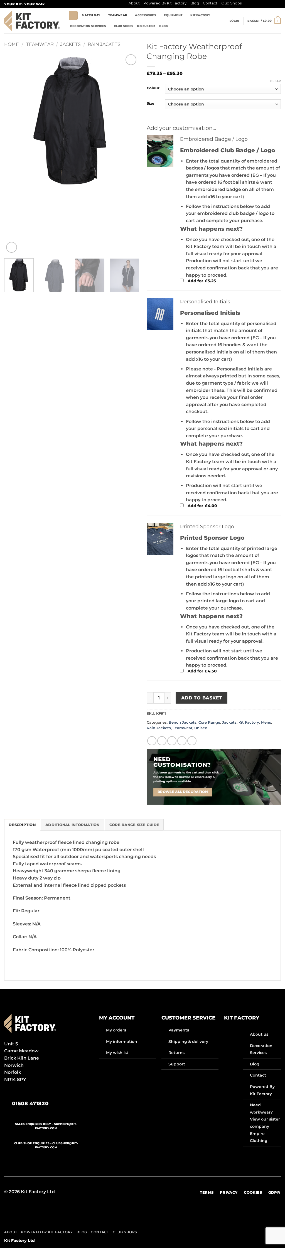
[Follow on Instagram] (251, 4)
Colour (153, 88)
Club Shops (231, 3)
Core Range (209, 722)
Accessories (145, 15)
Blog (194, 3)
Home (11, 44)
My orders (116, 1030)
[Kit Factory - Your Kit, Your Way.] (32, 20)
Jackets (70, 44)
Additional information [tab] (72, 825)
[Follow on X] (135, 1191)
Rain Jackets (104, 44)
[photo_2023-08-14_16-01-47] (160, 314)
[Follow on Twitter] (262, 4)
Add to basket (201, 698)
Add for (201, 281)
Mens (266, 722)
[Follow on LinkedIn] (278, 4)
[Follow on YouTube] (170, 1191)
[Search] (73, 15)
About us (259, 1034)
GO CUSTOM (146, 26)
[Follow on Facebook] (246, 4)
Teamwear (117, 15)
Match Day (91, 15)
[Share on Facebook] (151, 740)
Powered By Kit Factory (165, 3)
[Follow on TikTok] (257, 4)
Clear (275, 81)
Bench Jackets (182, 722)
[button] (234, 21)
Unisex (200, 728)
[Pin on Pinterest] (181, 740)
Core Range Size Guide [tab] (134, 825)
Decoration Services (88, 26)
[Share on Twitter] (161, 740)
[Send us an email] (267, 4)
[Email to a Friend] (171, 740)
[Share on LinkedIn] (191, 740)
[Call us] (272, 4)
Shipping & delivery (188, 1041)
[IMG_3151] (160, 539)
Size (150, 103)
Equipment (173, 15)
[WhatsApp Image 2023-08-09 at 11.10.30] (160, 151)
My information (121, 1041)
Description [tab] (22, 825)
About (134, 3)
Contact (210, 3)
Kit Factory (200, 15)
